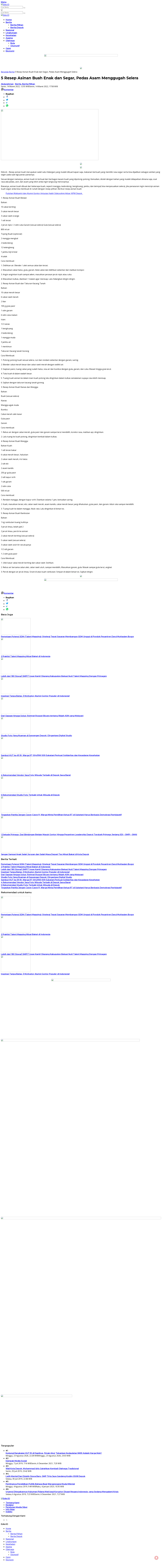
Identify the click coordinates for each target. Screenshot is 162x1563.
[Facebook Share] (7, 97)
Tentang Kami (12, 1503)
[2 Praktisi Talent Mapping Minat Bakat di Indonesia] (16, 653)
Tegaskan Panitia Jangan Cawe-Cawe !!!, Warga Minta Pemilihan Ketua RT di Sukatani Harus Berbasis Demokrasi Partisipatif (61, 815)
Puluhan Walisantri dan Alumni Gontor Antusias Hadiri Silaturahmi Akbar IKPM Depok (44, 193)
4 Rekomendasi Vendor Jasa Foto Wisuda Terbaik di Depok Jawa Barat (36, 775)
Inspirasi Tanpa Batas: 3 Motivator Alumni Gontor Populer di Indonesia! (35, 696)
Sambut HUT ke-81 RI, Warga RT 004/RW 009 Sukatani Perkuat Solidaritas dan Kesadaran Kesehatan (50, 755)
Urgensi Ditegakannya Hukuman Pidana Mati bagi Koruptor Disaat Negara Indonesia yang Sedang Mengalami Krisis (62, 1492)
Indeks (9, 1512)
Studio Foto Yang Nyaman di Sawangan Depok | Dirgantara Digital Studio (36, 735)
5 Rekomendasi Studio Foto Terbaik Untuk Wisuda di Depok (30, 795)
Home (9, 20)
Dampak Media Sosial (16, 1461)
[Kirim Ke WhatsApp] (7, 106)
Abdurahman (7, 84)
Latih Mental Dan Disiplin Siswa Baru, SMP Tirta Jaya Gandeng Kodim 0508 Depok (45, 1476)
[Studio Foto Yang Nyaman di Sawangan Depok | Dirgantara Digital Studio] (16, 733)
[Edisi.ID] (5, 4)
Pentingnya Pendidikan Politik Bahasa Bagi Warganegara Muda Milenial (40, 1484)
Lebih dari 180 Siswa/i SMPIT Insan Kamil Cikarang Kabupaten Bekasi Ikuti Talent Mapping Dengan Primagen (54, 676)
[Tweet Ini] (7, 100)
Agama (9, 38)
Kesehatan (11, 35)
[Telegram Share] (7, 102)
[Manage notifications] (156, 1558)
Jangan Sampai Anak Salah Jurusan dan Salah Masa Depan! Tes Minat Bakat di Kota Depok (45, 854)
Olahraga (10, 40)
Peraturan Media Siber (17, 1507)
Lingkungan (11, 33)
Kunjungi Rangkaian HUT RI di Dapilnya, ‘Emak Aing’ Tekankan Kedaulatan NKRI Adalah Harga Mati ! (54, 1453)
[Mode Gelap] (2, 10)
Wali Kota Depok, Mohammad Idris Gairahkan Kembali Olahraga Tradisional (42, 1468)
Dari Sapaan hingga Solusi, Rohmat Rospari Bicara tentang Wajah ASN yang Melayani (42, 716)
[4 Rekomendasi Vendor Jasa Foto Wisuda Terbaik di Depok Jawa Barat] (16, 772)
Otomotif (15, 46)
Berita (9, 22)
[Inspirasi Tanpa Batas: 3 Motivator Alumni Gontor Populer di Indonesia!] (16, 693)
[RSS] (7, 1520)
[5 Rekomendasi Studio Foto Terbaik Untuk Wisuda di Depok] (16, 792)
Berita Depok (17, 27)
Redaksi (10, 1505)
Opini (8, 48)
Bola (12, 43)
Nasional (10, 30)
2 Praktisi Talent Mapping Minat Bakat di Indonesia (25, 656)
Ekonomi (10, 51)
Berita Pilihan (16, 25)
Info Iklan (10, 1509)
